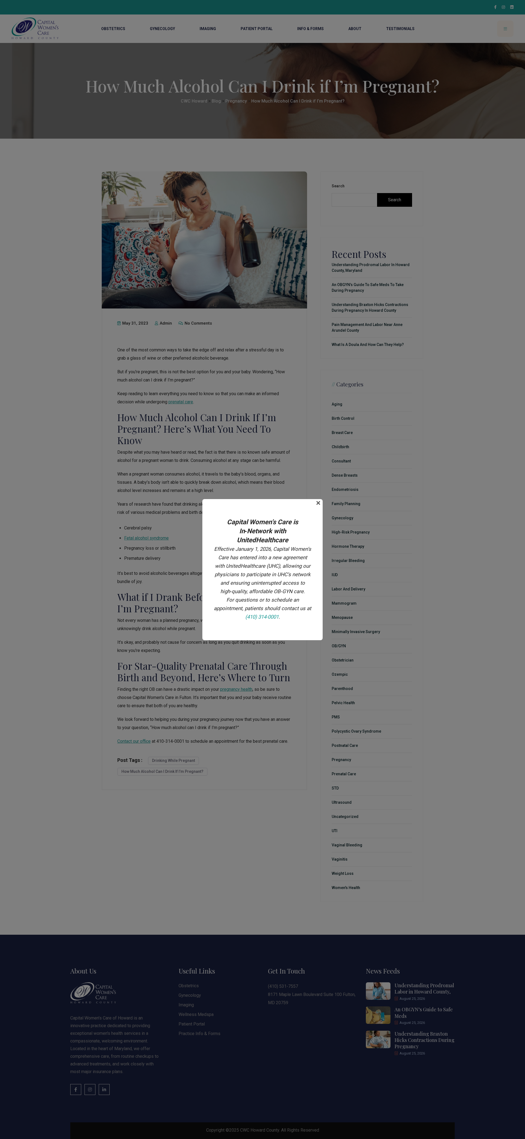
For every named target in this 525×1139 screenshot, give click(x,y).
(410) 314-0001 (262, 617)
